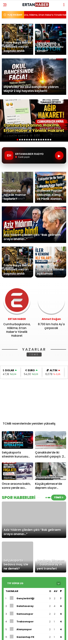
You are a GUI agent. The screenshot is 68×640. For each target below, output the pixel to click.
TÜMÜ (34, 354)
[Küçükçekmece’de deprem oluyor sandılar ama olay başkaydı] (50, 471)
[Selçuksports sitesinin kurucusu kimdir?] (17, 440)
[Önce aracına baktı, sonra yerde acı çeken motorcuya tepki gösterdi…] (17, 471)
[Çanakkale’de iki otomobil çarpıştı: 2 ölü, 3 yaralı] (50, 440)
